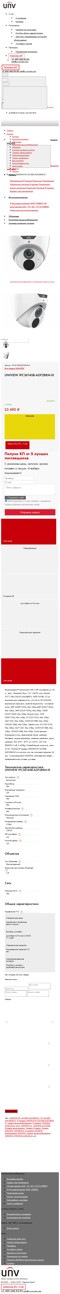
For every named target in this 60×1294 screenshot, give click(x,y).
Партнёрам (11, 1245)
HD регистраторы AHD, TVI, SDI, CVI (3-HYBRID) (27, 1186)
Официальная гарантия (29, 632)
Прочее (15, 171)
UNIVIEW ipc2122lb (41, 1125)
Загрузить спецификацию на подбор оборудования (30, 38)
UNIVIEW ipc (26, 1125)
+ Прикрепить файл (15, 497)
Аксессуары (17, 166)
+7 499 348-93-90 (20, 59)
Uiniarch (15, 168)
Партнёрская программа (26, 51)
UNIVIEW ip (19, 1130)
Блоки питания (13, 1228)
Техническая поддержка (17, 1256)
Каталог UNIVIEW (32, 141)
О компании (21, 18)
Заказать (30, 415)
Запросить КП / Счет (13, 1286)
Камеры (15, 136)
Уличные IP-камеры (45, 188)
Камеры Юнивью (33, 1128)
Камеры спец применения (18, 1182)
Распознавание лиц (20, 163)
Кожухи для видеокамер (17, 1196)
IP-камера (37, 1123)
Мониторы (16, 147)
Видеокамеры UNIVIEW (15, 1133)
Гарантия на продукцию (26, 29)
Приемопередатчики (20, 155)
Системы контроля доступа (23, 150)
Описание (8, 541)
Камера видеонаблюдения (19, 1123)
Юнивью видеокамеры (15, 1128)
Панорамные (48, 181)
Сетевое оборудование (22, 152)
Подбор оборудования (17, 1242)
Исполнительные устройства (18, 1217)
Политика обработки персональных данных (22, 504)
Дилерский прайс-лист (16, 1238)
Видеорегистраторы (20, 139)
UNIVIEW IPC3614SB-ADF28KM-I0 (24, 1118)
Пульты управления (20, 158)
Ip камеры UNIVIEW (33, 1130)
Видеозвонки (18, 160)
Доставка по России (30, 603)
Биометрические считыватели (19, 1214)
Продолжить (11, 1111)
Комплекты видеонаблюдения (25, 144)
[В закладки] (22, 223)
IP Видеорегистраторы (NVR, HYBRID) (22, 1189)
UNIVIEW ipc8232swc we (25, 1135)
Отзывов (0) (9, 596)
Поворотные (44, 184)
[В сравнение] (22, 201)
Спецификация (29, 548)
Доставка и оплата (24, 43)
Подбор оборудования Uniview (29, 33)
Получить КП (16, 55)
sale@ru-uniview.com (19, 61)
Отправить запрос (30, 512)
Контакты (19, 21)
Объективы (16, 142)
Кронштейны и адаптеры (17, 1200)
